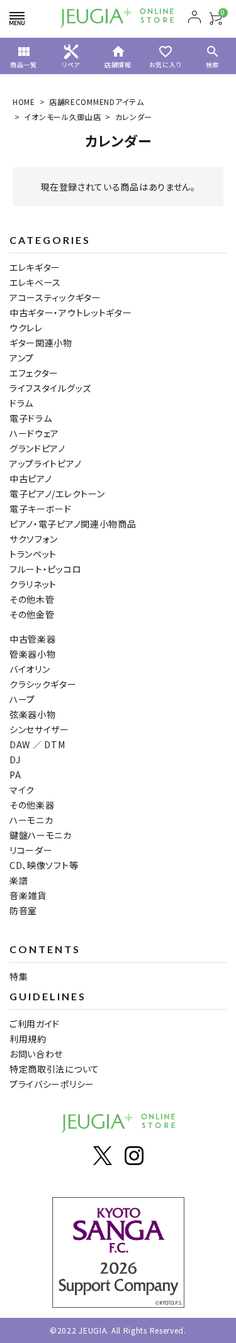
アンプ (21, 357)
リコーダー (31, 850)
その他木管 (32, 599)
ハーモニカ (31, 820)
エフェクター (34, 373)
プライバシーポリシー (51, 1084)
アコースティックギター (55, 297)
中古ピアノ (30, 478)
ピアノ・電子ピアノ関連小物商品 (73, 523)
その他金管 (32, 614)
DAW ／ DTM (37, 744)
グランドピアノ (37, 448)
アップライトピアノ (45, 463)
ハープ (22, 699)
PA (15, 774)
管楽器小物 (32, 654)
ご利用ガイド (34, 1023)
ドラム (21, 403)
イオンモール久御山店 (62, 116)
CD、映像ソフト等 (43, 865)
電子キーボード (40, 508)
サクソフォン (33, 539)
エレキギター (34, 267)
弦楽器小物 (32, 714)
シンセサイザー (39, 729)
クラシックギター (43, 684)
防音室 (23, 910)
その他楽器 (32, 805)
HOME (24, 101)
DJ (14, 759)
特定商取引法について (54, 1069)
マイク (22, 789)
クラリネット (33, 584)
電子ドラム (30, 418)
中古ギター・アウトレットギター (70, 312)
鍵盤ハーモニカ (40, 835)
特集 (18, 976)
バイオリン (29, 669)
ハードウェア (34, 433)
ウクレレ (26, 327)
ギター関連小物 (40, 342)
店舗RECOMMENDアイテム (96, 101)
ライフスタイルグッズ (50, 388)
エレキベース (35, 282)
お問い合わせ (36, 1053)
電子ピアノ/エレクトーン (56, 493)
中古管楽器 (32, 639)
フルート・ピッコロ (45, 569)
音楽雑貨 (28, 895)
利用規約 (28, 1038)
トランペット (33, 554)
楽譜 (18, 880)
